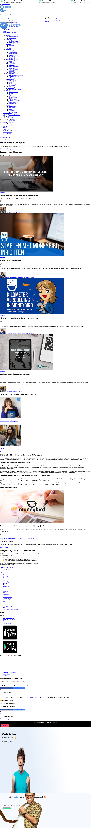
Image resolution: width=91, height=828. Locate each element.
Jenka (7, 212)
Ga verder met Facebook (6, 688)
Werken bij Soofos (7, 584)
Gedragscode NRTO (8, 623)
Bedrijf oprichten (12, 538)
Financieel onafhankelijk (23, 538)
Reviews (5, 580)
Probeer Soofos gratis (5, 719)
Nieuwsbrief (6, 586)
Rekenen (31, 538)
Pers (4, 579)
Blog (4, 577)
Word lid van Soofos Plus (6, 567)
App (4, 601)
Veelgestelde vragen (8, 618)
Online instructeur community (10, 607)
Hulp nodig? (3, 139)
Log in (1, 694)
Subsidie (5, 595)
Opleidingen (9, 149)
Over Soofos (6, 575)
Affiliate (5, 583)
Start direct (8, 122)
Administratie (3, 538)
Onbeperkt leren (7, 592)
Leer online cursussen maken (10, 609)
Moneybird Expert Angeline (13, 277)
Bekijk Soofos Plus (4, 547)
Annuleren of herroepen (9, 619)
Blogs (20, 149)
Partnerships (6, 582)
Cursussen (2, 149)
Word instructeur (7, 606)
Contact (5, 621)
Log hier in (9, 569)
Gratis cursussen (7, 597)
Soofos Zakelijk (7, 599)
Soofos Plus (6, 576)
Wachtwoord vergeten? (5, 713)
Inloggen (2, 122)
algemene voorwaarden (36, 697)
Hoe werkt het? (7, 591)
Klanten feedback (7, 622)
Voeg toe (2, 192)
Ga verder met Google (19, 688)
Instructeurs (15, 149)
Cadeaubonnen (7, 598)
